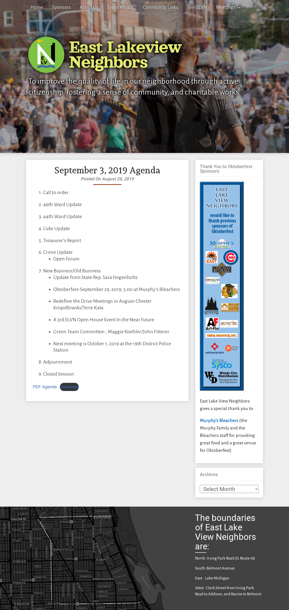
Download (69, 386)
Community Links (160, 7)
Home (36, 7)
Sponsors (61, 7)
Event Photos (120, 7)
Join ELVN (197, 7)
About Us (89, 7)
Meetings (225, 7)
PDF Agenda (45, 386)
